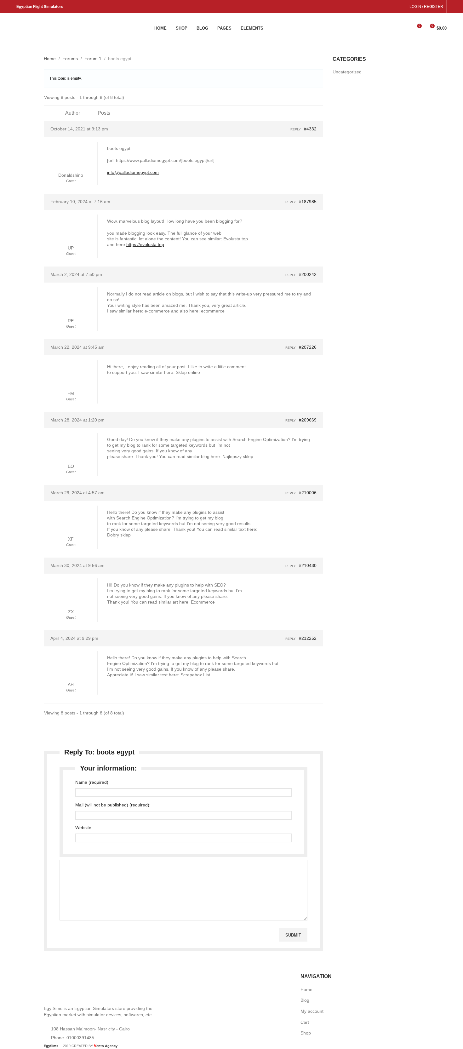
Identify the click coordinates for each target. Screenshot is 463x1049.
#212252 (308, 638)
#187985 (308, 201)
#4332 (310, 128)
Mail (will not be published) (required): (113, 804)
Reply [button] (295, 129)
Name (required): (92, 782)
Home (50, 58)
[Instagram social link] (399, 7)
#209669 (308, 419)
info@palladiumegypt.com (133, 172)
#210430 (308, 565)
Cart (304, 1022)
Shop (305, 1032)
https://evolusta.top (145, 244)
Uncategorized (347, 71)
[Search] (406, 28)
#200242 (308, 274)
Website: (84, 827)
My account (311, 1011)
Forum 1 (92, 58)
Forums (70, 58)
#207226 (308, 347)
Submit (293, 935)
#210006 (308, 492)
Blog (304, 1000)
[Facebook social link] (392, 7)
